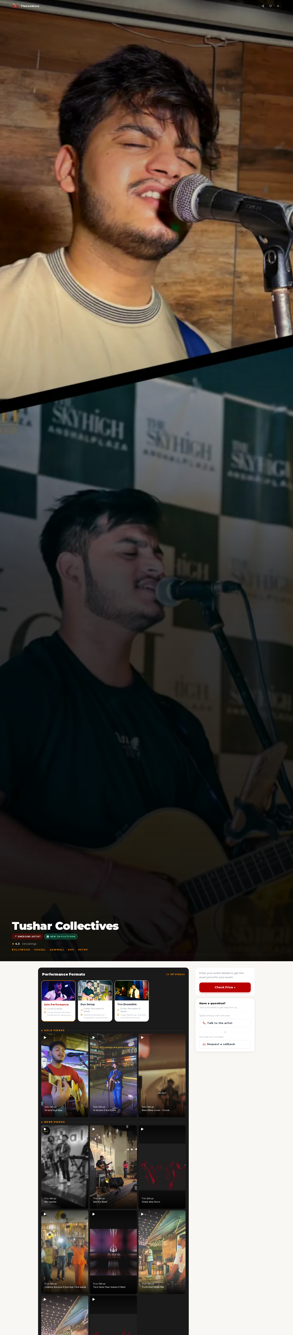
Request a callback (221, 1044)
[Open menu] (278, 6)
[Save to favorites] (270, 6)
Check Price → (225, 987)
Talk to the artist (219, 1023)
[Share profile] (263, 6)
